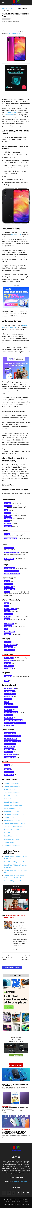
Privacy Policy (13, 1199)
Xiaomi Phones (9, 817)
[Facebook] (3, 27)
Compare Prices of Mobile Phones (16, 830)
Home (3, 8)
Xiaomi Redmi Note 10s (12, 845)
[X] (7, 27)
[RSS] (18, 1193)
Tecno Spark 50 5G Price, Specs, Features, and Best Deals (15, 1108)
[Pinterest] (12, 27)
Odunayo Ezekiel (7, 23)
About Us (19, 1201)
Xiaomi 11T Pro (9, 842)
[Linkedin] (20, 27)
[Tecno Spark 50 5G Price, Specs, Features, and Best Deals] (16, 1098)
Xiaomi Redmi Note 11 (11, 802)
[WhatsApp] (16, 27)
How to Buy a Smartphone (13, 820)
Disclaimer (6, 1201)
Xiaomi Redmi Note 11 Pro (13, 783)
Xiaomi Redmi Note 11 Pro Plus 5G (16, 823)
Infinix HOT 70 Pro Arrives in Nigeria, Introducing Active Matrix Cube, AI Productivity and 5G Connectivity (14, 1132)
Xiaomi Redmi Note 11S (12, 786)
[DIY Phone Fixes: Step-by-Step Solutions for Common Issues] (16, 1074)
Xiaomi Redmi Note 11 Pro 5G (14, 814)
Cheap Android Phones (12, 808)
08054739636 (19, 1177)
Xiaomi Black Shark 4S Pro (13, 827)
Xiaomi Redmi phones (8, 917)
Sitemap (13, 1201)
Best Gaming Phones (11, 839)
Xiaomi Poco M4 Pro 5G (12, 836)
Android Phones (11, 915)
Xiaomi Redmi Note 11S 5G (13, 805)
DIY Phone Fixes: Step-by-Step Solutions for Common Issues (15, 1085)
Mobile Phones (10, 8)
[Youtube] (28, 1193)
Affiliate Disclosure (22, 1199)
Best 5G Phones (9, 790)
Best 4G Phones (9, 799)
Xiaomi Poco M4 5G (11, 833)
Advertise (5, 1199)
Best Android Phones (11, 811)
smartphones (16, 234)
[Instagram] (9, 1193)
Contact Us (25, 1201)
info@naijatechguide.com (19, 1181)
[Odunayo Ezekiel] (8, 936)
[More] (24, 27)
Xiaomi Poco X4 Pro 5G (12, 793)
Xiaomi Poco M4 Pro (11, 796)
